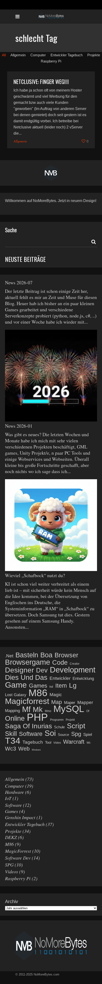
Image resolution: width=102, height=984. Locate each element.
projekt (70, 719)
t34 (12, 741)
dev (42, 670)
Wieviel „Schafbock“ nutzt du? (35, 575)
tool (48, 742)
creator (74, 663)
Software (13, 805)
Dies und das (26, 677)
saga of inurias (28, 726)
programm (57, 719)
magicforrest (27, 701)
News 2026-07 (18, 282)
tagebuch (33, 742)
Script (76, 726)
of (87, 711)
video (57, 742)
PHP (37, 717)
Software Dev (18, 858)
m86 (37, 693)
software (30, 734)
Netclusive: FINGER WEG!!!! (41, 82)
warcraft (73, 742)
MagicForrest (18, 851)
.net (9, 655)
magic (56, 694)
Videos (11, 871)
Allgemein (20, 141)
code (60, 662)
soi (50, 733)
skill (11, 734)
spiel (87, 734)
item (61, 685)
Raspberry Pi (18, 878)
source (63, 735)
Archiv (11, 901)
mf (26, 709)
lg (73, 685)
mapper (85, 702)
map (56, 702)
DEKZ (11, 837)
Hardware (14, 792)
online (15, 718)
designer (19, 670)
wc (89, 742)
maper (69, 702)
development (72, 670)
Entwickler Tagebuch (25, 824)
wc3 (10, 749)
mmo (48, 711)
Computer (14, 786)
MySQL (68, 709)
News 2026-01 (18, 426)
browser (66, 655)
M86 (9, 844)
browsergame (27, 662)
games (38, 686)
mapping (12, 710)
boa (46, 655)
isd (51, 686)
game (16, 685)
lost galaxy (15, 695)
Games (11, 811)
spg (76, 734)
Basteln (26, 655)
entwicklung (83, 678)
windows (36, 750)
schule (59, 727)
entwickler (60, 678)
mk (38, 710)
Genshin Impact (20, 817)
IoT (8, 798)
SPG (9, 864)
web (24, 749)
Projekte (13, 831)
